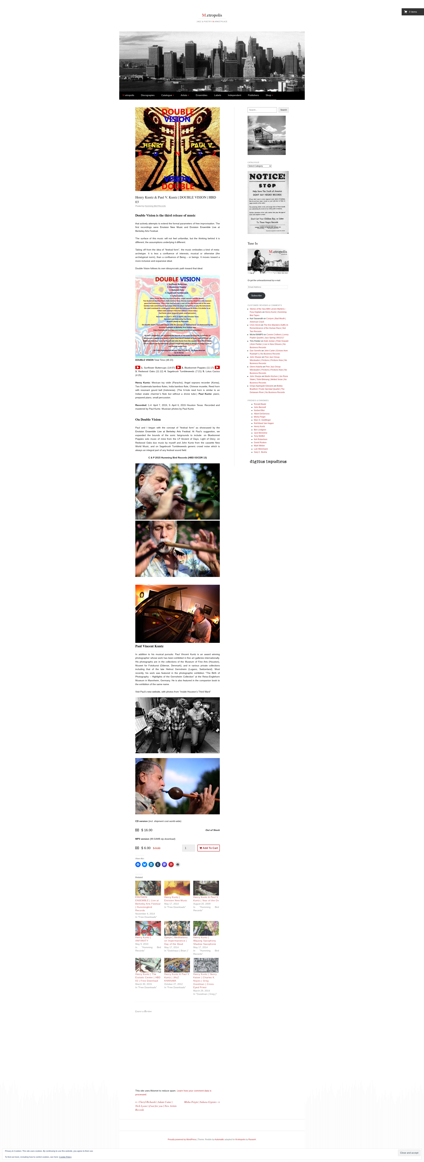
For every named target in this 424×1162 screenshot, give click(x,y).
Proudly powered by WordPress (182, 1139)
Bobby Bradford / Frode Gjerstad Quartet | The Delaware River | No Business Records (267, 389)
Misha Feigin (259, 417)
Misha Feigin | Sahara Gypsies (202, 1102)
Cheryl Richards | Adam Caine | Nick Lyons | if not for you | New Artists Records (156, 1105)
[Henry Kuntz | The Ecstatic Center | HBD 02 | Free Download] (148, 965)
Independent (234, 95)
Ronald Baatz (260, 404)
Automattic (219, 1139)
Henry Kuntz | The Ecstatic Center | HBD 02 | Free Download (147, 977)
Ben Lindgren (260, 430)
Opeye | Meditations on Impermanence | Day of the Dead (175, 940)
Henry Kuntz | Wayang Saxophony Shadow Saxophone (204, 940)
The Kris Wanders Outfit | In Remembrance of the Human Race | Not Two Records (269, 328)
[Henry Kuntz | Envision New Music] (177, 888)
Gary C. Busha (260, 452)
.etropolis (212, 15)
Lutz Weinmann (261, 449)
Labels (217, 95)
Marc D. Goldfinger (262, 420)
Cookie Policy (65, 1157)
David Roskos (260, 442)
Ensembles (201, 95)
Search (283, 110)
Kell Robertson (260, 439)
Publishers (253, 95)
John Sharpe (255, 357)
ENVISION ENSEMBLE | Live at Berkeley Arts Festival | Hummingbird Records (147, 904)
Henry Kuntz (259, 426)
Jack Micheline (260, 433)
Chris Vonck (255, 325)
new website (153, 691)
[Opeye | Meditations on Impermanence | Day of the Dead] (177, 928)
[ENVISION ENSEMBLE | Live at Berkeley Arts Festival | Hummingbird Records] (148, 888)
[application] (137, 367)
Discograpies (148, 95)
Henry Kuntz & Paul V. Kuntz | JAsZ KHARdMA (177, 977)
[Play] (137, 367)
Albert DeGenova (261, 414)
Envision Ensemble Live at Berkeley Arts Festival (162, 431)
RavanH (252, 1139)
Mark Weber (259, 446)
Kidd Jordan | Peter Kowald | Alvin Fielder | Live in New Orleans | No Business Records (269, 344)
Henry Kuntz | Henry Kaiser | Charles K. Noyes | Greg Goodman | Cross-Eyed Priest (205, 981)
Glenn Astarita (256, 367)
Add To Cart (210, 848)
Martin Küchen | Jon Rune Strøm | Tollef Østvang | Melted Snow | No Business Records (269, 379)
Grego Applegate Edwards (261, 386)
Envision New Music (171, 227)
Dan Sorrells (255, 350)
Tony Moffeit (259, 436)
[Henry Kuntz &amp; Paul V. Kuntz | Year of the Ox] (206, 888)
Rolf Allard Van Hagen (264, 423)
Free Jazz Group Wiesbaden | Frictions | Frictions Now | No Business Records (268, 360)
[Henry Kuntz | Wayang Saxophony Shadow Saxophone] (206, 928)
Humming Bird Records (155, 206)
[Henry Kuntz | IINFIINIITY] (148, 928)
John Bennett (260, 407)
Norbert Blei (259, 410)
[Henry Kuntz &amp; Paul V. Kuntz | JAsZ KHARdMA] (177, 965)
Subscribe (256, 295)
